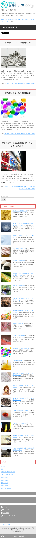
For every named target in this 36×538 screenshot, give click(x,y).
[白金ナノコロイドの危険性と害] (13, 67)
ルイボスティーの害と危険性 (20, 410)
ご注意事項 (6, 513)
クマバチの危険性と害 (19, 285)
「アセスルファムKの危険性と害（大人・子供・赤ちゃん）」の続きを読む (19, 188)
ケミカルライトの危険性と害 (20, 423)
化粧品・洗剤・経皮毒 (7, 474)
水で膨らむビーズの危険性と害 (18, 93)
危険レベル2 (4, 480)
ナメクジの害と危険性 (19, 335)
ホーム (5, 507)
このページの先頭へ (19, 536)
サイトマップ (6, 509)
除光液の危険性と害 (18, 323)
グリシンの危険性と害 (19, 261)
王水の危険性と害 (17, 360)
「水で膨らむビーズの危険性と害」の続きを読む (19, 134)
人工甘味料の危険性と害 (19, 248)
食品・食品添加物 (6, 488)
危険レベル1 (4, 477)
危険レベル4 (4, 485)
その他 (3, 466)
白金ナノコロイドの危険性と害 (18, 43)
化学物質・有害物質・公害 (8, 472)
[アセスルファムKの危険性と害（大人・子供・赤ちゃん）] (13, 170)
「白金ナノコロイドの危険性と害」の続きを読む (19, 83)
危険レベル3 (4, 483)
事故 (2, 469)
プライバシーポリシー (9, 515)
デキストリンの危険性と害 (20, 211)
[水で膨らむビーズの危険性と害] (13, 117)
